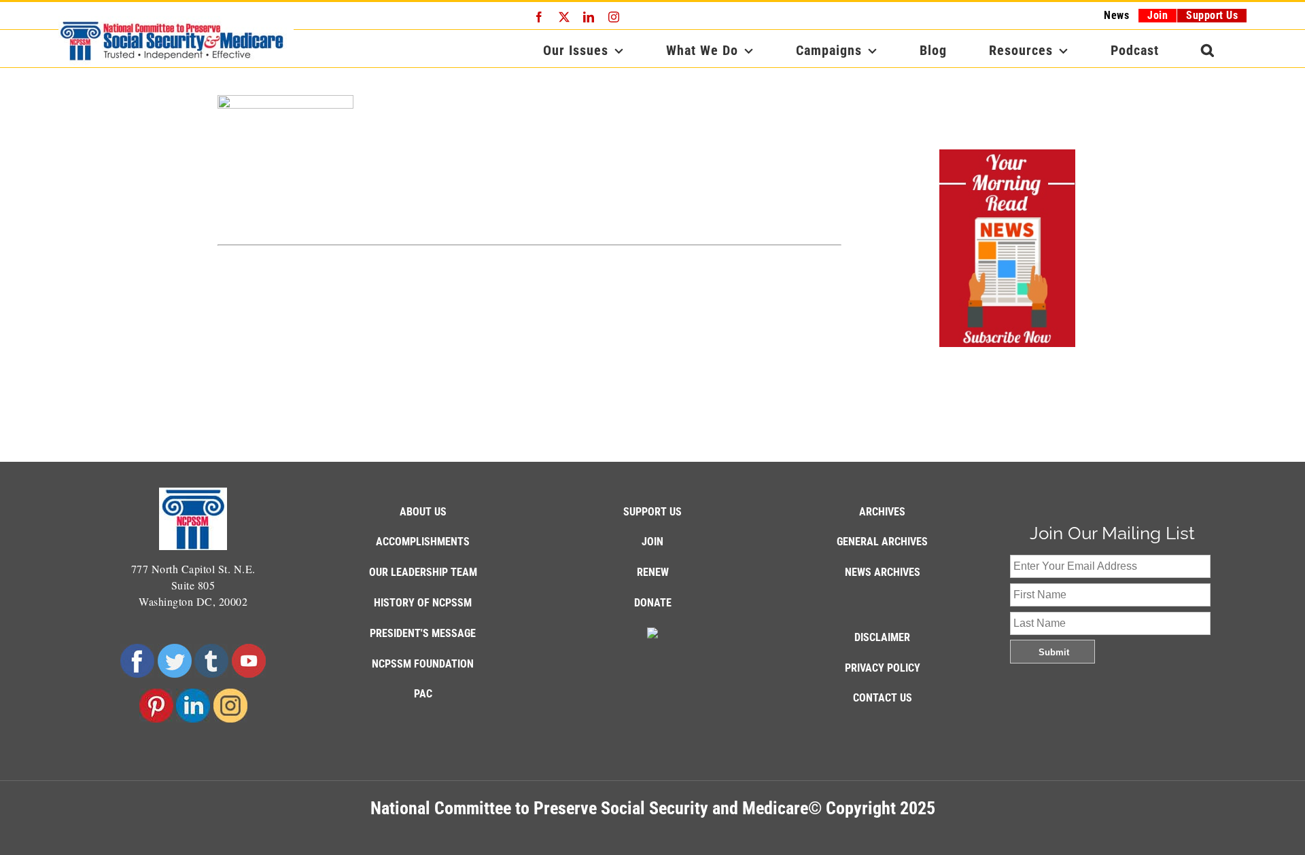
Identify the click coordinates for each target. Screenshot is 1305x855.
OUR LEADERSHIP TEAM (423, 572)
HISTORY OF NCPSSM (423, 602)
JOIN (652, 541)
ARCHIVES (882, 511)
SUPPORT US (652, 511)
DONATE (653, 602)
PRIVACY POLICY (882, 667)
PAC (423, 693)
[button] (1208, 50)
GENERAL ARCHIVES (882, 541)
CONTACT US (882, 697)
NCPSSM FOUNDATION (423, 663)
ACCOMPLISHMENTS (423, 541)
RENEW (653, 572)
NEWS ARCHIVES (882, 572)
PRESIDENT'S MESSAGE (423, 633)
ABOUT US (423, 511)
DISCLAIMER (882, 637)
